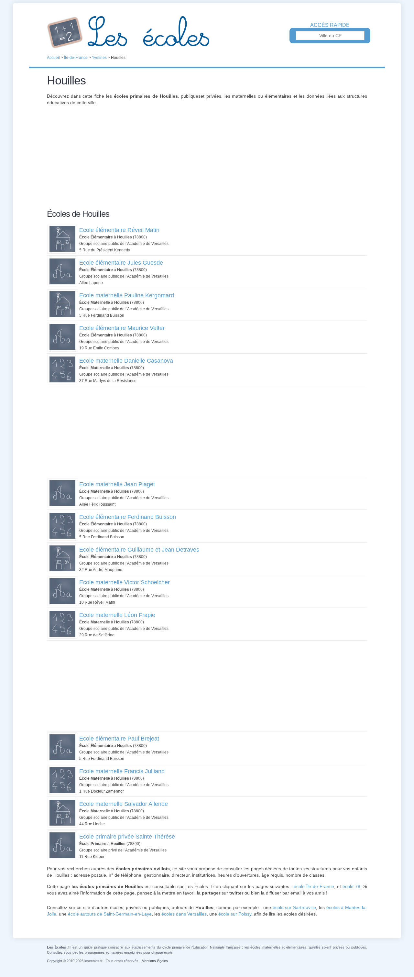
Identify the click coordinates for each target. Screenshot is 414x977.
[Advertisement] (207, 161)
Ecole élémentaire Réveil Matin (119, 230)
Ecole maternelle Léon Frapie (117, 615)
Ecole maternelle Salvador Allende (123, 804)
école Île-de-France (314, 886)
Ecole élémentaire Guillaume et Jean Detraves (139, 549)
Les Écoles (207, 32)
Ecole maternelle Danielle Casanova (126, 360)
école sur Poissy (234, 914)
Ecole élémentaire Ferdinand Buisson (127, 517)
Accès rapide (330, 25)
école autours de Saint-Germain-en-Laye (110, 914)
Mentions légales (155, 961)
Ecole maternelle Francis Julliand (122, 771)
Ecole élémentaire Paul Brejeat (119, 738)
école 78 (351, 886)
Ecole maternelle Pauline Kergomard (126, 295)
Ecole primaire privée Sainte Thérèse (127, 836)
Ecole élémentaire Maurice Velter (122, 328)
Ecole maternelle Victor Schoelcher (124, 582)
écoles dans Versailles (184, 914)
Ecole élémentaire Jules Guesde (121, 262)
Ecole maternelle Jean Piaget (117, 484)
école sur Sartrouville (294, 907)
